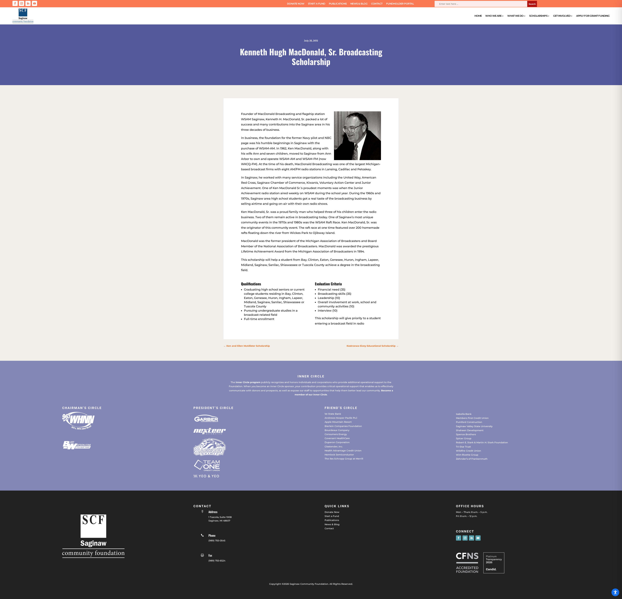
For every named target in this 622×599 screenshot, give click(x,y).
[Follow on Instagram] (21, 3)
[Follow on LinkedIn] (28, 3)
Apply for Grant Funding (593, 15)
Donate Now (295, 4)
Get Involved (561, 15)
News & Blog (359, 4)
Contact (377, 4)
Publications (338, 4)
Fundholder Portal (400, 4)
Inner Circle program (248, 382)
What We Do (515, 15)
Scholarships (538, 15)
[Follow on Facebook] (15, 3)
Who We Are (493, 15)
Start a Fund (316, 4)
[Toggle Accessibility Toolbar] (615, 592)
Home (478, 15)
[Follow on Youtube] (34, 3)
